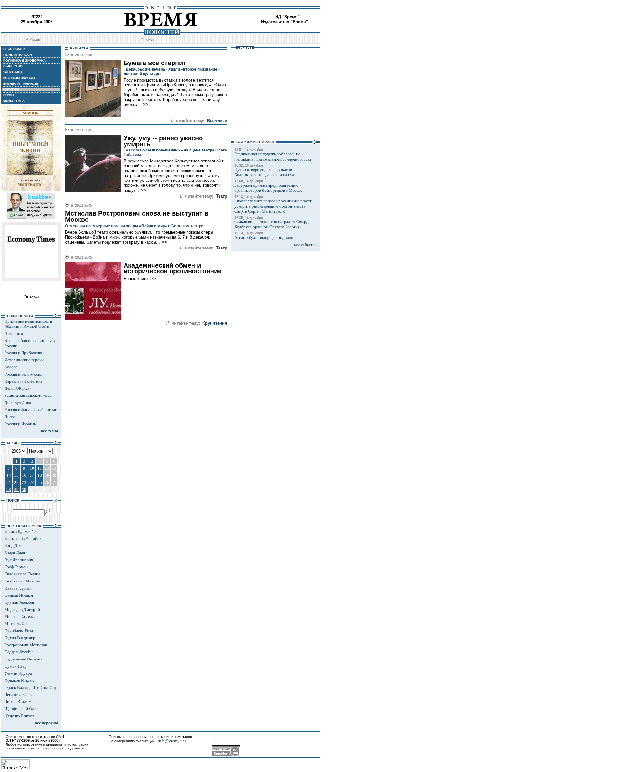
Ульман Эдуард (18, 673)
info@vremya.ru (172, 740)
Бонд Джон (15, 545)
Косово (11, 367)
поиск (149, 39)
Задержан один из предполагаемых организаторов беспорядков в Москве (268, 188)
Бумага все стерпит (155, 62)
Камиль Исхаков (19, 595)
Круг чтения (214, 323)
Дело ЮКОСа (17, 388)
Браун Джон (15, 552)
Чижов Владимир (20, 701)
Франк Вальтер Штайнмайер (30, 687)
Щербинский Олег (21, 708)
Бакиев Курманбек (21, 531)
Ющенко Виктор (19, 715)
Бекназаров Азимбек (23, 538)
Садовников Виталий (23, 659)
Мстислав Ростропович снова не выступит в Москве (136, 216)
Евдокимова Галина (22, 574)
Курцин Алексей (19, 602)
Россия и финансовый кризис (31, 409)
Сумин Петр (16, 666)
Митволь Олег (17, 623)
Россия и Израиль (20, 423)
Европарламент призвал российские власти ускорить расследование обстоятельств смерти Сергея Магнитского (273, 206)
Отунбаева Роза (19, 630)
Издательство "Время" (284, 21)
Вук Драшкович (19, 559)
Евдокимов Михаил (22, 581)
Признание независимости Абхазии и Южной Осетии (28, 324)
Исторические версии (24, 359)
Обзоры (31, 297)
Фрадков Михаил (20, 680)
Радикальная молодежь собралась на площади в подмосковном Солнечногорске (273, 156)
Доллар (11, 416)
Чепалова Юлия (19, 694)
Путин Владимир (20, 637)
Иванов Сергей (18, 588)
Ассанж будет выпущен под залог (264, 237)
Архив (35, 39)
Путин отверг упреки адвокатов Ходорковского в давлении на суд (264, 172)
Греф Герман (16, 566)
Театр (221, 196)
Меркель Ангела (19, 616)
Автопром (14, 333)
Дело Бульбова (18, 402)
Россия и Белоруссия (23, 374)
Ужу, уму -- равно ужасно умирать (163, 141)
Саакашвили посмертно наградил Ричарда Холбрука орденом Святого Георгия (272, 224)
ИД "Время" (287, 17)
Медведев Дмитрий (22, 609)
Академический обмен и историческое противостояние (172, 268)
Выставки (217, 120)
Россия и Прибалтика (24, 352)
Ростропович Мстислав (26, 644)
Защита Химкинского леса (28, 395)
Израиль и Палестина (23, 381)
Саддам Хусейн (19, 652)
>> (145, 104)
